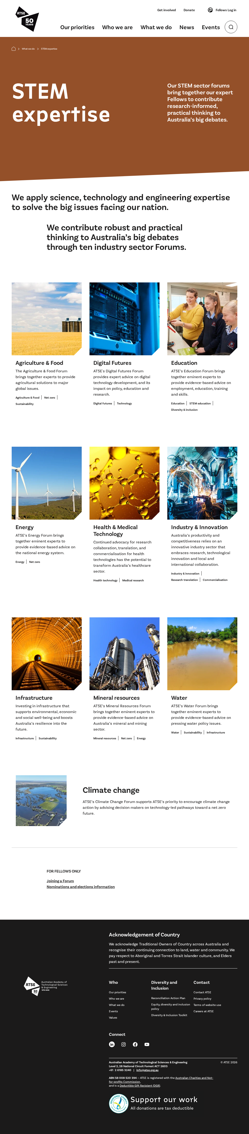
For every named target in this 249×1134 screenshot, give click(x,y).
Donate (189, 10)
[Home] (14, 49)
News (186, 26)
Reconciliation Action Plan (168, 998)
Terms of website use (207, 1004)
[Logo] (46, 1040)
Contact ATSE (202, 992)
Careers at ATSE (204, 1011)
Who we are (117, 26)
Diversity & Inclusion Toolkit (169, 1015)
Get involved (166, 10)
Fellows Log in (226, 10)
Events (211, 26)
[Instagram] (123, 1044)
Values (113, 1017)
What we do (156, 26)
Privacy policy (202, 998)
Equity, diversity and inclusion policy (170, 1006)
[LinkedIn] (112, 1044)
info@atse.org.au (147, 1070)
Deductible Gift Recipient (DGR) (140, 1085)
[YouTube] (147, 1044)
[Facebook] (135, 1044)
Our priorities (77, 26)
